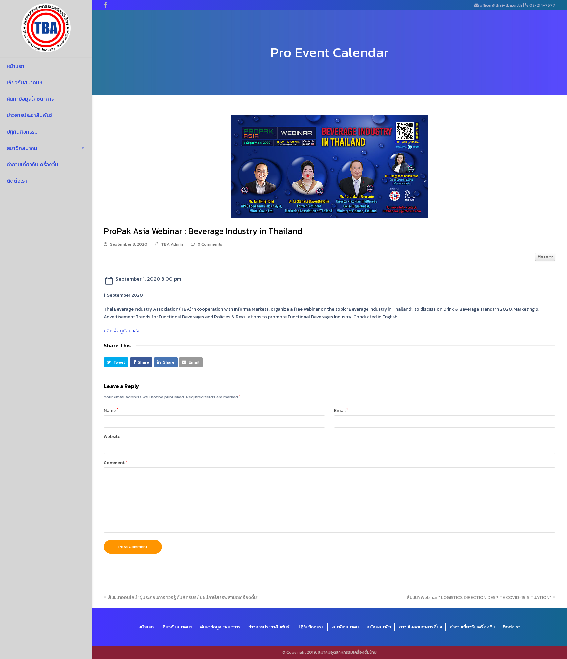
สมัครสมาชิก (379, 627)
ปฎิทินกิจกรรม (22, 131)
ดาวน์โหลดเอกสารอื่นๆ (420, 627)
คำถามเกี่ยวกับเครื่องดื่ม (32, 164)
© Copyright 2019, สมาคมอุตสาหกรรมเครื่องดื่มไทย (329, 652)
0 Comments (210, 244)
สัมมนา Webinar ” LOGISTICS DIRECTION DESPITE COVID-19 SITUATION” (479, 597)
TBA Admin (172, 244)
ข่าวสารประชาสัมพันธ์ (30, 115)
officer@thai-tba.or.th (501, 5)
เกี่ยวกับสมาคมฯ (24, 82)
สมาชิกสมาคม (22, 148)
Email (341, 410)
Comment (115, 462)
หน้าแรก (15, 66)
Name (111, 410)
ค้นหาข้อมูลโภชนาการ (30, 99)
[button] (116, 362)
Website (112, 436)
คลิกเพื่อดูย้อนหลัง (121, 330)
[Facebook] (105, 5)
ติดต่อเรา (17, 181)
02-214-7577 (542, 5)
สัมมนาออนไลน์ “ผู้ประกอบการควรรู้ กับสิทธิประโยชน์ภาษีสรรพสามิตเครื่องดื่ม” (183, 597)
